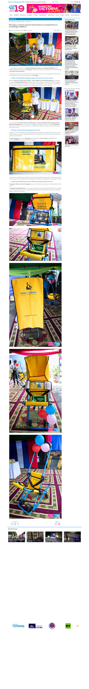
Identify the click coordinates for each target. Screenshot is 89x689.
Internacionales (43, 15)
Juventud (67, 15)
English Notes (51, 15)
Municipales (23, 15)
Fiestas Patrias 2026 (75, 15)
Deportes (36, 15)
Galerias (62, 15)
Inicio (11, 15)
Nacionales (16, 15)
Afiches (57, 15)
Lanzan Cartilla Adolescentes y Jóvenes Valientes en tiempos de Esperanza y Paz (32, 181)
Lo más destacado (69, 90)
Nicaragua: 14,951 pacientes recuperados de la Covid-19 (25, 130)
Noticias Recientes (70, 19)
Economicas (29, 15)
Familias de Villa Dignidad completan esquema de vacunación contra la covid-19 (32, 78)
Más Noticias (12, 529)
